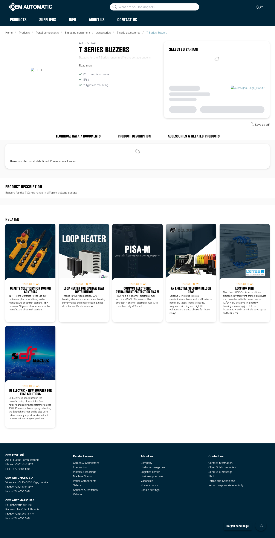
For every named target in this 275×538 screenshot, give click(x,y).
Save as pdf (262, 125)
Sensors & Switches (85, 490)
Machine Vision (82, 476)
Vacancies (147, 481)
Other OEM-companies (222, 467)
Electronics (80, 467)
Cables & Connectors (86, 463)
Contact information (220, 463)
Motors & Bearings (84, 472)
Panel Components (84, 481)
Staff (211, 476)
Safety (77, 485)
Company (146, 463)
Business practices (152, 476)
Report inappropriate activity (225, 485)
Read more (86, 65)
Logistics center (150, 472)
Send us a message (220, 472)
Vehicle (77, 494)
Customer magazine (153, 467)
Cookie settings (150, 490)
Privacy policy (149, 485)
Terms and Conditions (221, 481)
